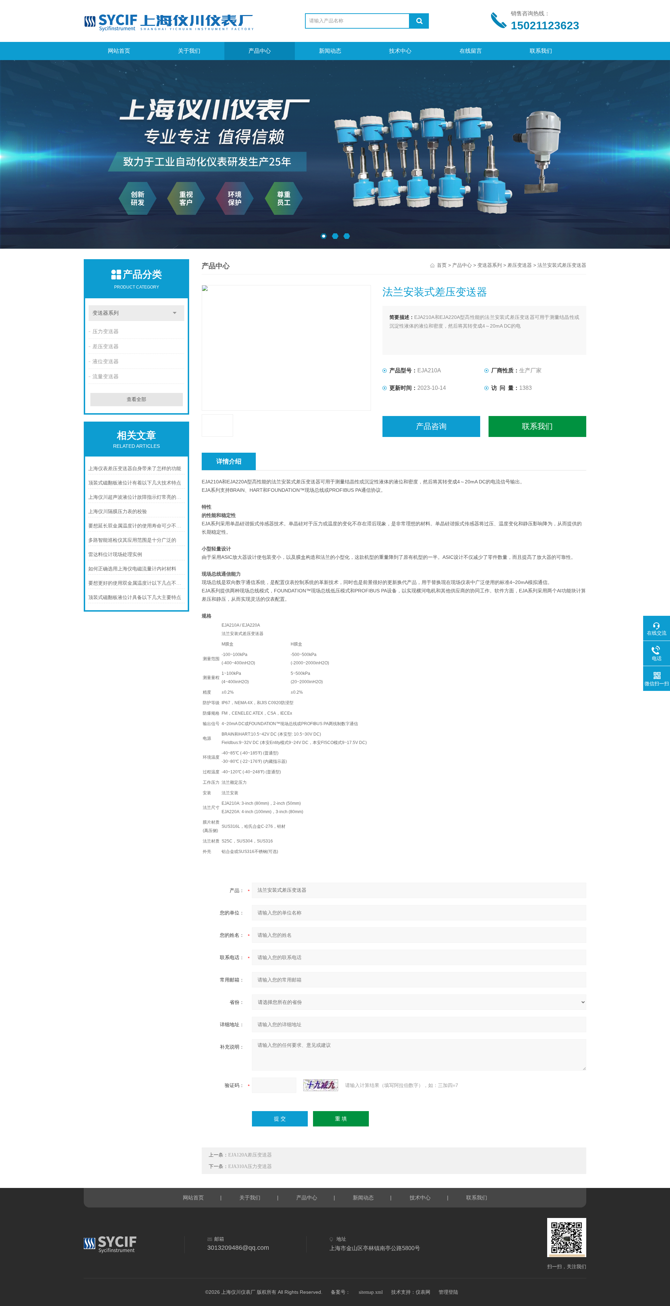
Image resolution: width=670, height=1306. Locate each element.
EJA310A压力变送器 (250, 1166)
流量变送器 (105, 376)
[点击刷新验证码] (320, 1085)
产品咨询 (431, 426)
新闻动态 (330, 51)
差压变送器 (105, 346)
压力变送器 (105, 331)
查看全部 (136, 399)
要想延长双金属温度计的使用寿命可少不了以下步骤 (136, 525)
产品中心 (259, 51)
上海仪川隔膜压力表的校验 (117, 511)
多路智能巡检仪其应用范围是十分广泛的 (132, 540)
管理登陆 (448, 1292)
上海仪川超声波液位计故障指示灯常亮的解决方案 (136, 497)
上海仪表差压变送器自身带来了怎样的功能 (134, 468)
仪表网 (423, 1292)
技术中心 (400, 51)
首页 (442, 265)
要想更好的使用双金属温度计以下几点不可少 (136, 583)
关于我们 (189, 51)
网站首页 (119, 51)
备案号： (340, 1292)
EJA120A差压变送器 (250, 1155)
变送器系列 (105, 313)
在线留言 (471, 51)
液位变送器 (105, 361)
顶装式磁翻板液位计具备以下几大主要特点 (134, 597)
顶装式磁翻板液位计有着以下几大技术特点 (134, 483)
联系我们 (541, 51)
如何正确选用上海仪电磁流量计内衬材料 (132, 568)
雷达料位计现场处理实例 (115, 554)
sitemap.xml (371, 1292)
